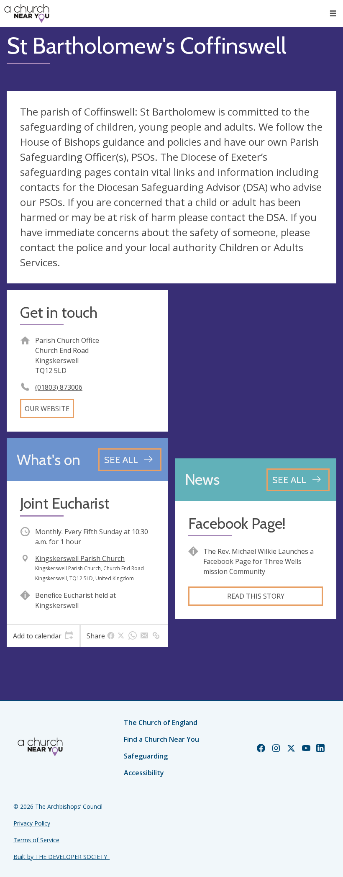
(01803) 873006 (58, 387)
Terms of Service (36, 840)
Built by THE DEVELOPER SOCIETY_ (61, 857)
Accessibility (144, 772)
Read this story (255, 596)
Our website (47, 408)
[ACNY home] (27, 13)
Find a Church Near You (161, 739)
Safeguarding (146, 756)
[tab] (43, 636)
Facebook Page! (237, 523)
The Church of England (160, 722)
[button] (333, 13)
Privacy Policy (31, 823)
